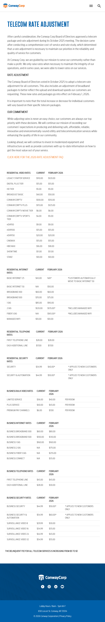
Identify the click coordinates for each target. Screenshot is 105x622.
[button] (90, 5)
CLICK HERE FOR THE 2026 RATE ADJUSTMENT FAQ (35, 157)
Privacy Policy (65, 616)
